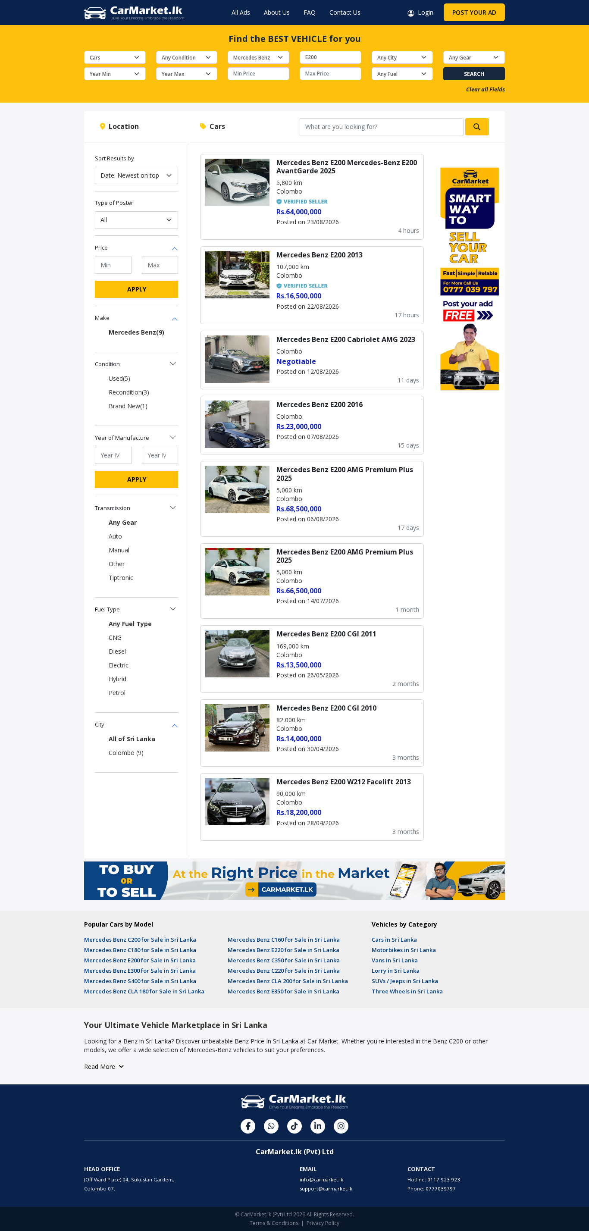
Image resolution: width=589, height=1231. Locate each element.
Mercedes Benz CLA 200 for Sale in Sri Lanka (288, 981)
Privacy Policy (323, 1223)
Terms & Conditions (274, 1223)
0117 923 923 (443, 1179)
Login (423, 12)
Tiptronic (121, 577)
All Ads (241, 12)
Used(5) (119, 378)
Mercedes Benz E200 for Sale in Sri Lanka (140, 960)
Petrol (117, 693)
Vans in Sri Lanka (395, 960)
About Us (277, 12)
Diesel (117, 651)
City (99, 724)
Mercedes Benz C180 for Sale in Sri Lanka (140, 950)
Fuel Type (107, 609)
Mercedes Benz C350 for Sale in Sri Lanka (284, 960)
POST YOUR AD (474, 12)
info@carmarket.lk (321, 1179)
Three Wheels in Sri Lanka (407, 991)
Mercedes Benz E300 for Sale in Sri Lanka (140, 970)
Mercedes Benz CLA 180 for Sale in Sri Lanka (144, 991)
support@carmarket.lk (326, 1188)
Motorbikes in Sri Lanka (404, 950)
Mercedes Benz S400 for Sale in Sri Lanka (140, 981)
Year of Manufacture (122, 438)
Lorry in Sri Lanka (396, 970)
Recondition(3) (129, 392)
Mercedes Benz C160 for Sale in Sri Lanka (284, 939)
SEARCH (474, 74)
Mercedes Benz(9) (136, 332)
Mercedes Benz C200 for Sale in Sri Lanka (140, 939)
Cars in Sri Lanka (394, 939)
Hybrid (117, 679)
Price (101, 247)
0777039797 (441, 1188)
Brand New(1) (128, 406)
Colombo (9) (126, 753)
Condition (107, 364)
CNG (115, 637)
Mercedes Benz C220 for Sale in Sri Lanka (284, 970)
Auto (115, 536)
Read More (101, 1066)
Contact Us (344, 12)
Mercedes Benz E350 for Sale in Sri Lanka (283, 991)
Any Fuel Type (130, 624)
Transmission (112, 508)
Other (117, 564)
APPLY (136, 289)
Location (122, 126)
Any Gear (123, 522)
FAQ (310, 12)
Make (102, 318)
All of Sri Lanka (132, 739)
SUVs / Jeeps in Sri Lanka (405, 981)
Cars (215, 126)
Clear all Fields (485, 89)
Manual (119, 550)
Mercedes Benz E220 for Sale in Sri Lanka (283, 950)
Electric (118, 665)
